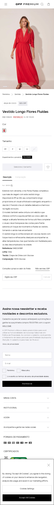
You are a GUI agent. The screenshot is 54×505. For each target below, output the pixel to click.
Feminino (10, 368)
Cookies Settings (27, 489)
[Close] (49, 466)
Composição (20, 174)
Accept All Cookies (27, 498)
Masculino (26, 368)
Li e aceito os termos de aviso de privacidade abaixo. (28, 374)
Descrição (7, 174)
